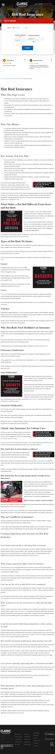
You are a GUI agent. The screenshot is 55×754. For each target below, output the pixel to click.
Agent (26, 27)
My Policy (36, 735)
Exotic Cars (27, 739)
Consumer (17, 27)
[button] (3, 5)
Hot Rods (17, 744)
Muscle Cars (27, 744)
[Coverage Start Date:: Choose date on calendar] (33, 42)
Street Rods (27, 736)
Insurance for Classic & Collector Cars (13, 78)
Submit (27, 48)
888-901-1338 (47, 4)
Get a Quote (37, 733)
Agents (35, 738)
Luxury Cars (27, 742)
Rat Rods (26, 734)
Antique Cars (18, 734)
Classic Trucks (18, 736)
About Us (36, 745)
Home (2, 78)
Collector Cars (18, 742)
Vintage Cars (18, 739)
